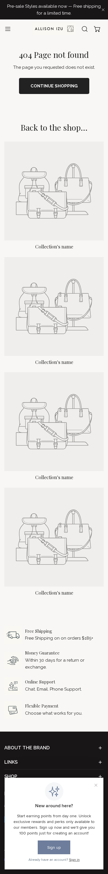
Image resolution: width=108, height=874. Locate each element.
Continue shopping (54, 86)
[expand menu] (7, 28)
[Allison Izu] (54, 29)
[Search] (84, 29)
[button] (97, 29)
